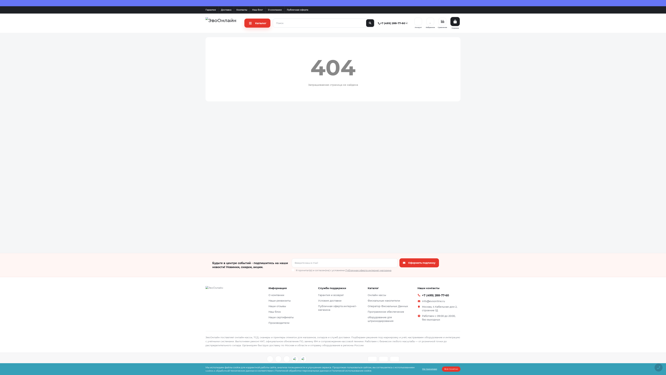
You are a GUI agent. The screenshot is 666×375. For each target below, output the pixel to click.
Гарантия (211, 10)
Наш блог (257, 10)
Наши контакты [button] (428, 288)
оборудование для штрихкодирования (381, 319)
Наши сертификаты (281, 317)
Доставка (226, 10)
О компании (275, 10)
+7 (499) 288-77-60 (391, 23)
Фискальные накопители (384, 300)
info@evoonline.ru (433, 301)
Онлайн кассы (377, 295)
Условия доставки (329, 300)
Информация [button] (277, 288)
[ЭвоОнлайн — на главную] (214, 289)
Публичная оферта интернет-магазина (337, 308)
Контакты (241, 10)
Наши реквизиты (279, 300)
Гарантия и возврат (331, 295)
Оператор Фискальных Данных (388, 306)
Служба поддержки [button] (332, 288)
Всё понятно (451, 369)
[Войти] (418, 21)
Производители (278, 322)
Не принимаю (429, 369)
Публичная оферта (297, 10)
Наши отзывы (277, 306)
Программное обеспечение (386, 311)
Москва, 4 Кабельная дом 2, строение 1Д (439, 308)
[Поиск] (370, 23)
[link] (270, 359)
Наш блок (274, 311)
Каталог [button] (373, 288)
